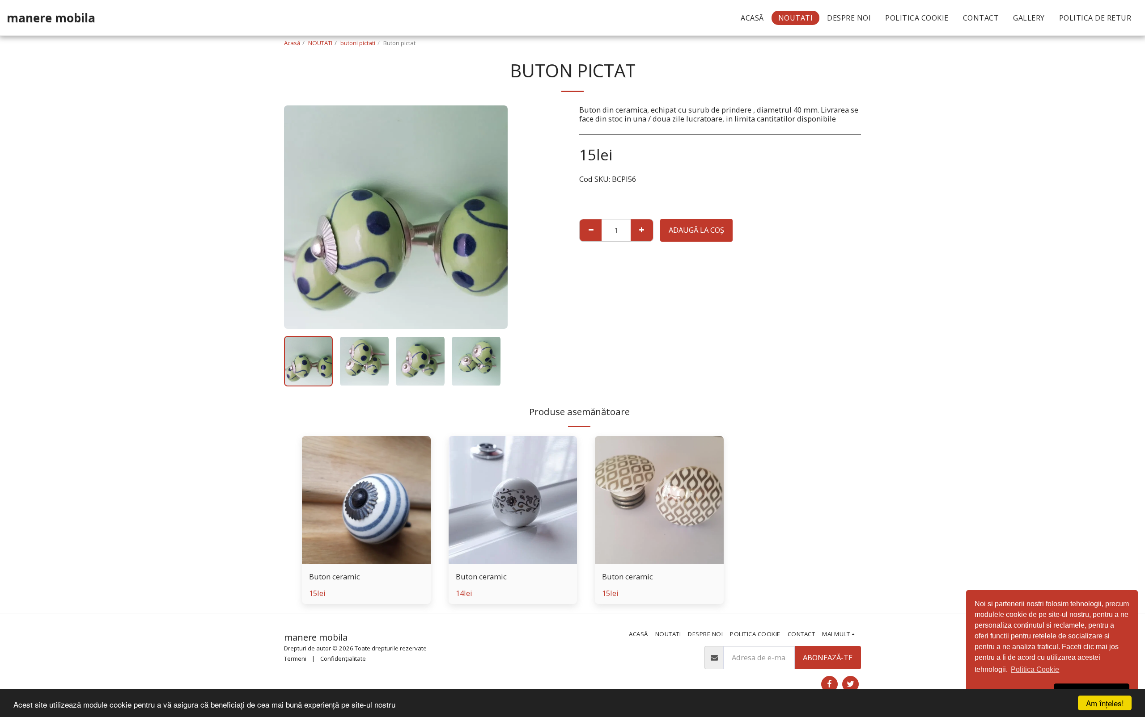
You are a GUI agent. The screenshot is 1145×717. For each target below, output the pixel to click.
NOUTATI (320, 43)
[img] (366, 500)
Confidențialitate (343, 658)
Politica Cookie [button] (1035, 669)
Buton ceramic (334, 576)
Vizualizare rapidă (366, 559)
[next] (493, 217)
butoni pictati (357, 43)
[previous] (298, 217)
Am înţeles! (1105, 703)
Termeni (295, 658)
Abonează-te (827, 657)
